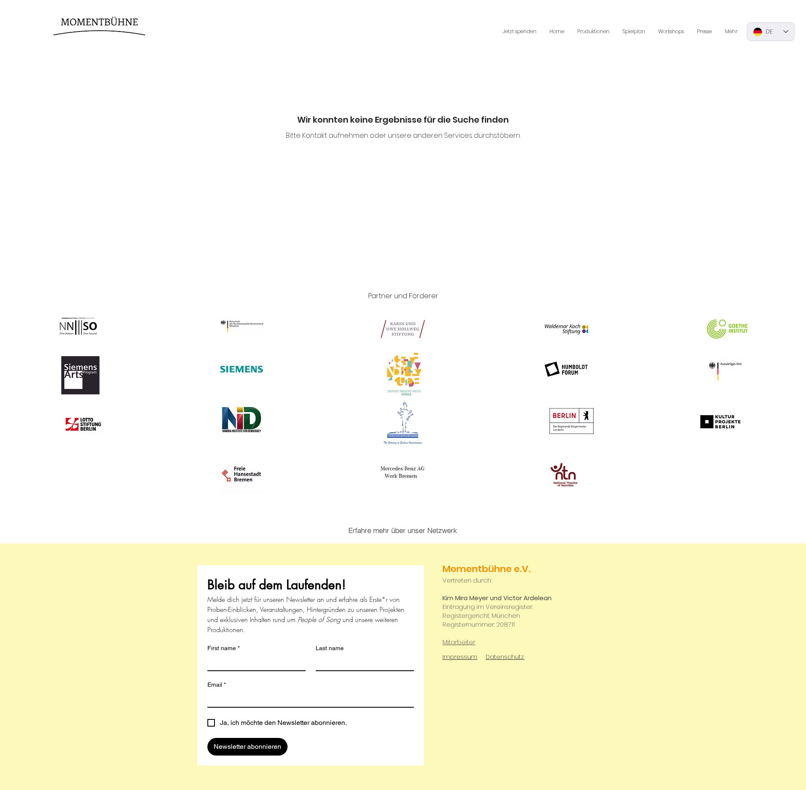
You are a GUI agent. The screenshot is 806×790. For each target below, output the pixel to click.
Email (216, 684)
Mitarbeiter (458, 642)
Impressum (459, 657)
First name (223, 648)
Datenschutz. (505, 657)
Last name (330, 648)
